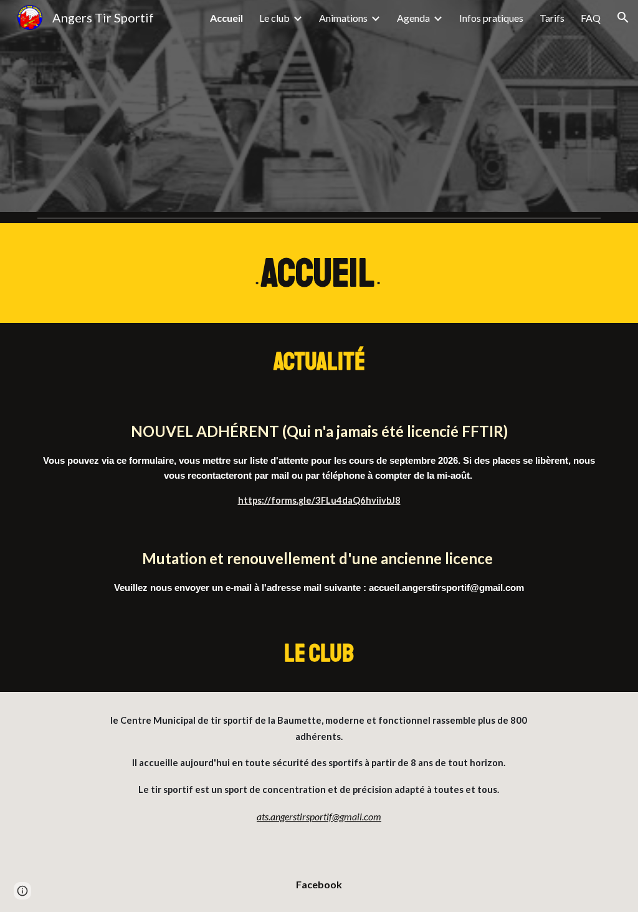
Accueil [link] (226, 18)
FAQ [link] (591, 18)
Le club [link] (274, 18)
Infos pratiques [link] (491, 18)
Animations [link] (343, 18)
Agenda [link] (413, 18)
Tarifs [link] (552, 18)
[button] (623, 17)
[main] (319, 273)
